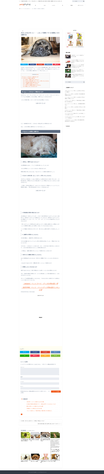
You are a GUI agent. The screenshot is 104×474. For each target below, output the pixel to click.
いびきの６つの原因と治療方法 (28, 78)
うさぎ (45, 5)
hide (37, 74)
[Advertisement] (52, 19)
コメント (22, 367)
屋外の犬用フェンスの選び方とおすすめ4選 (35, 406)
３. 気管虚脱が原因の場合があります (31, 82)
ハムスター (53, 5)
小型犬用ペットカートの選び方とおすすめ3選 (35, 401)
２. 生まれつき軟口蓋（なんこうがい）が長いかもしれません (36, 80)
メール (22, 381)
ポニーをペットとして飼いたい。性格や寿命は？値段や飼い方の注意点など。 (77, 71)
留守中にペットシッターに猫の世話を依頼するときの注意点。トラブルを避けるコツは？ (77, 66)
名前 (21, 376)
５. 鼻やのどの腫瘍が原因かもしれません (32, 85)
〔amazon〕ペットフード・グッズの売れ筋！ (40, 284)
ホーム (21, 8)
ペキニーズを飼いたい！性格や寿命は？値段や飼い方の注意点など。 (40, 410)
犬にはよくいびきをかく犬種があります (30, 76)
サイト (21, 386)
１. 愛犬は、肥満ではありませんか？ (31, 79)
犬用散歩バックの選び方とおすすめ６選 (34, 408)
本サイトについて (80, 5)
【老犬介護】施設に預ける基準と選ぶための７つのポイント (48, 423)
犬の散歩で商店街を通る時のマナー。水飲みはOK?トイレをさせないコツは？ (41, 404)
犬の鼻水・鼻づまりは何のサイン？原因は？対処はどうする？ (33, 420)
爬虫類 (72, 5)
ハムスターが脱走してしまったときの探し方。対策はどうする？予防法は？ (77, 61)
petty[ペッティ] (37, 472)
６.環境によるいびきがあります (30, 86)
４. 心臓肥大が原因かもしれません (30, 83)
